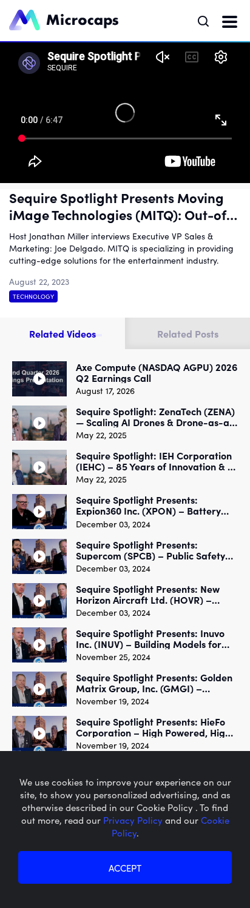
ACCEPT (125, 867)
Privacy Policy (134, 819)
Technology (33, 296)
